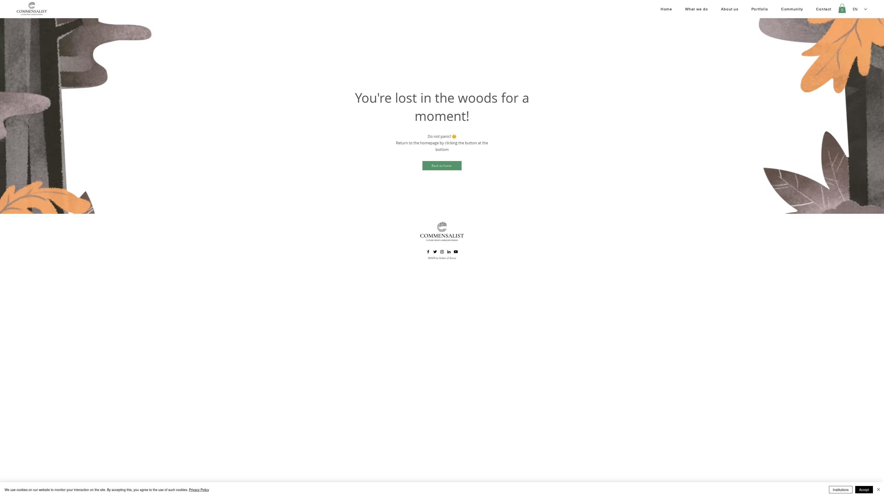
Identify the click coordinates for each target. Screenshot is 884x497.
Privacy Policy (199, 489)
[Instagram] (442, 251)
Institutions (841, 489)
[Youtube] (456, 251)
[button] (842, 8)
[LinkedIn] (449, 251)
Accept (864, 489)
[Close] (878, 489)
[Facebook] (428, 251)
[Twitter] (435, 251)
